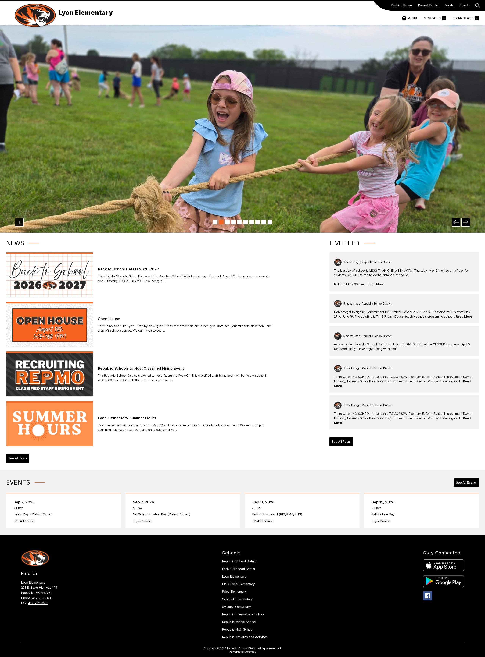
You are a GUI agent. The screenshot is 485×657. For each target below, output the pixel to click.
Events (465, 5)
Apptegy (250, 651)
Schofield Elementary (237, 599)
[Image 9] (263, 222)
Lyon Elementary (234, 576)
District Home (401, 5)
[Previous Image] (456, 222)
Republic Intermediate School (243, 614)
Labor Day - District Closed (33, 514)
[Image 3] (227, 222)
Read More (376, 284)
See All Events (466, 482)
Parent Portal (428, 5)
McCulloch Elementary (238, 584)
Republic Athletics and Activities (245, 637)
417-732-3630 (42, 598)
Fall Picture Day (384, 514)
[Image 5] (239, 222)
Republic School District (239, 561)
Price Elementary (234, 591)
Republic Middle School (239, 622)
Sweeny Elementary (236, 607)
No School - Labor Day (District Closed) (162, 514)
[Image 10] (270, 222)
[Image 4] (233, 222)
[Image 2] (221, 222)
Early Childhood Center (238, 569)
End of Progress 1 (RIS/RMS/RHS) (278, 514)
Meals (449, 5)
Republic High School (237, 629)
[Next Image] (465, 222)
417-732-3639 (38, 603)
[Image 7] (251, 222)
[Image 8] (257, 222)
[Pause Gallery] (19, 222)
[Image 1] (215, 222)
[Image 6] (245, 222)
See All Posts (17, 458)
